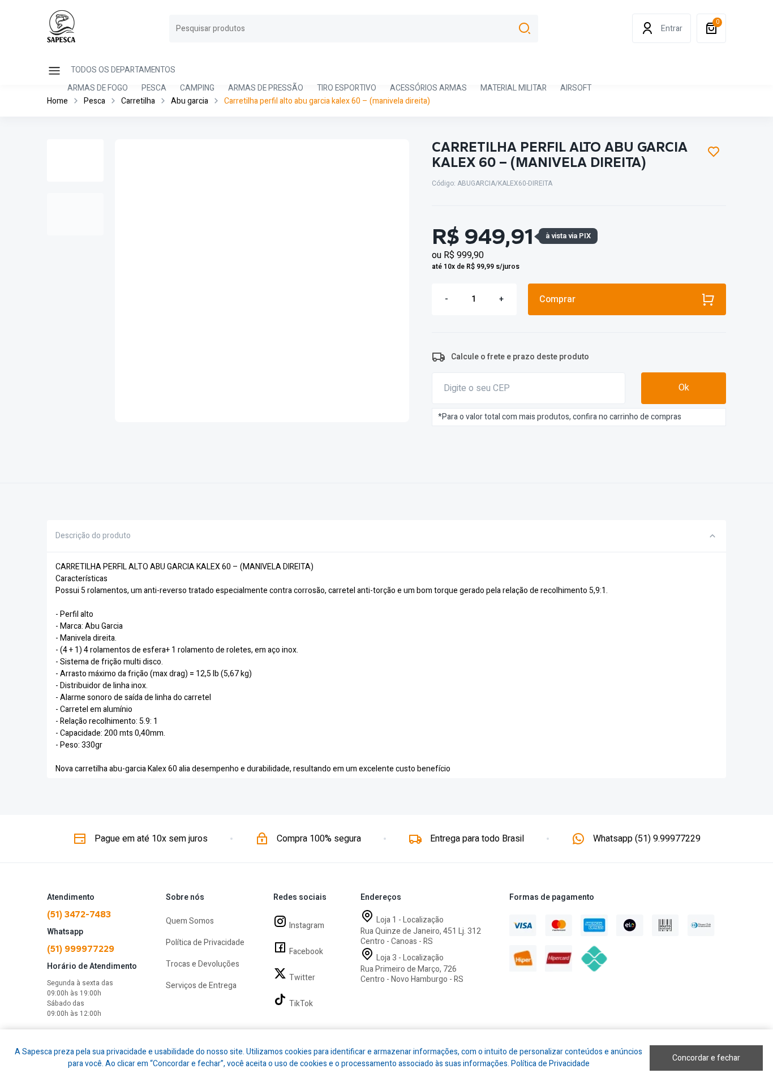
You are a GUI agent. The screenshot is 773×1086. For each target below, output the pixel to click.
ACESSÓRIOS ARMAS (428, 89)
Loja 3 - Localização (410, 958)
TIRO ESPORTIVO (346, 89)
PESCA (153, 89)
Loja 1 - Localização (410, 920)
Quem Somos (190, 921)
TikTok (301, 1004)
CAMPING (197, 89)
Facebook (306, 952)
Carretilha (138, 101)
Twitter (302, 978)
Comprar (557, 299)
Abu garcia (189, 101)
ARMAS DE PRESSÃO (265, 89)
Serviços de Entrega (201, 985)
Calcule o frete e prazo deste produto (520, 357)
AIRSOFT (575, 89)
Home (57, 101)
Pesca (94, 101)
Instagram (306, 926)
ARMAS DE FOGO (97, 89)
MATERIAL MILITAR (513, 89)
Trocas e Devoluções (202, 964)
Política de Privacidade (205, 942)
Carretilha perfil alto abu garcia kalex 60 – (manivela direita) (327, 101)
